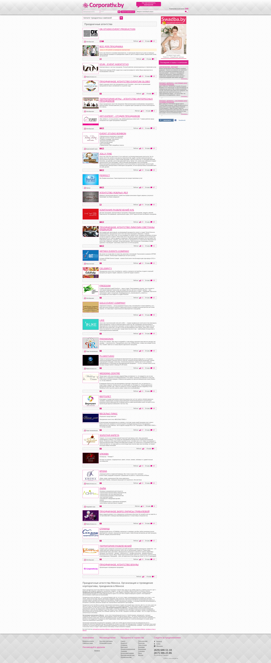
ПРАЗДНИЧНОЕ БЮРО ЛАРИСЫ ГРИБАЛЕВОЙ (124, 511)
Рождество (141, 643)
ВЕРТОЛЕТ (105, 396)
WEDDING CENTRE (110, 373)
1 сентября (141, 651)
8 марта (123, 641)
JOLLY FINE (106, 153)
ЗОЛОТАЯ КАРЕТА (109, 435)
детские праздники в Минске (137, 629)
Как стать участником (106, 641)
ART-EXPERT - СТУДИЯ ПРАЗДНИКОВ (120, 116)
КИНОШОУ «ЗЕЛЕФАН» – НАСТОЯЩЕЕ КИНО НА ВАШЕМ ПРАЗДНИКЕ (173, 83)
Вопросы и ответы (88, 641)
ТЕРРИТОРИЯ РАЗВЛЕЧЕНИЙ (116, 546)
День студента (142, 645)
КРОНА (103, 471)
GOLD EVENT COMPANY (112, 303)
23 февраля (124, 645)
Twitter (158, 643)
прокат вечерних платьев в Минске (119, 629)
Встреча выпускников (127, 653)
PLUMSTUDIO (107, 356)
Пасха (140, 653)
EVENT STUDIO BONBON (113, 133)
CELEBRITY (106, 268)
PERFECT (105, 175)
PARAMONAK (106, 339)
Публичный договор (106, 643)
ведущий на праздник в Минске (101, 629)
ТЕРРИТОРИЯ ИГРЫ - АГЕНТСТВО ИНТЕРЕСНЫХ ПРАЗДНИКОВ (126, 100)
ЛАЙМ (103, 488)
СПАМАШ (105, 528)
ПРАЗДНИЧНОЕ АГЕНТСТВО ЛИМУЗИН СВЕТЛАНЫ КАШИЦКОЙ (127, 228)
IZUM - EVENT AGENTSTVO (114, 64)
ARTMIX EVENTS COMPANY (114, 251)
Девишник (124, 651)
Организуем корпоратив (128, 649)
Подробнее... (184, 78)
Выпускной (124, 647)
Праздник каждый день (127, 655)
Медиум (140, 655)
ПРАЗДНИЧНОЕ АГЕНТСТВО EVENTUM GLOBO (125, 81)
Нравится (97, 650)
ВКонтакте (159, 646)
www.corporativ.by (173, 658)
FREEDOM (105, 285)
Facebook (159, 641)
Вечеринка (141, 647)
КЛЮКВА (104, 454)
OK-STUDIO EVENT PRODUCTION (117, 29)
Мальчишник (142, 649)
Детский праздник (126, 657)
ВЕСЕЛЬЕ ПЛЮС (109, 413)
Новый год (124, 643)
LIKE (102, 320)
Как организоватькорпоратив (149, 4)
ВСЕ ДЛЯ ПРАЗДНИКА (111, 46)
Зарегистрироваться (128, 11)
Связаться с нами (88, 643)
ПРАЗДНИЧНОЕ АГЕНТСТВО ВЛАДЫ (119, 564)
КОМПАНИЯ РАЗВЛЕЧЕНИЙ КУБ (117, 210)
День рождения (142, 641)
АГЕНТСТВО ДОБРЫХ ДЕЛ (114, 192)
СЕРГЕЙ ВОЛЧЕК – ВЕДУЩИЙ (168, 67)
